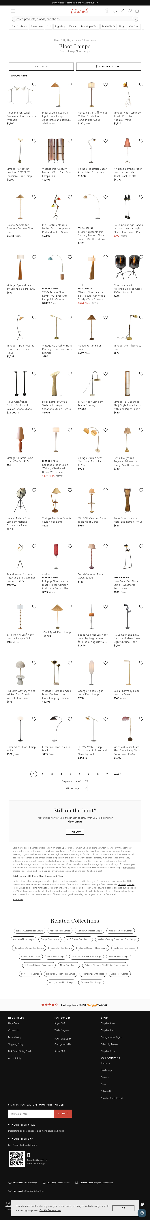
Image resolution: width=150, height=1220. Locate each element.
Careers (105, 1077)
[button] (12, 11)
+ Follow (41, 66)
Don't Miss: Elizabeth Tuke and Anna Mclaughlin (75, 2)
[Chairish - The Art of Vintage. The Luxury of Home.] (79, 11)
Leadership (106, 1070)
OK (123, 1208)
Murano (121, 884)
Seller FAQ (60, 1051)
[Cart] (137, 11)
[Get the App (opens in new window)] (16, 1159)
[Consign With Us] (122, 11)
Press (103, 1084)
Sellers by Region (109, 1044)
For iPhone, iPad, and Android (22, 1145)
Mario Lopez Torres (47, 870)
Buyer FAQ (60, 1023)
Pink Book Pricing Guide (20, 1051)
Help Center (14, 1023)
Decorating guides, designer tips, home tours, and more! (36, 1130)
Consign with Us (63, 1044)
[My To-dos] (115, 11)
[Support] (142, 1213)
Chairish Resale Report (112, 1098)
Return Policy (14, 1037)
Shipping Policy (15, 1044)
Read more (18, 899)
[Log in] (107, 11)
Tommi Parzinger (39, 887)
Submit (63, 1113)
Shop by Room (108, 1051)
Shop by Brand (108, 1030)
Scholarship (106, 1091)
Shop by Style (108, 1023)
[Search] (134, 19)
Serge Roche (129, 867)
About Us (105, 1063)
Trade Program (62, 1030)
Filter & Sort (111, 66)
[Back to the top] (142, 1200)
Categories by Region (111, 1037)
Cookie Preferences (50, 1210)
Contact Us (14, 1030)
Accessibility (14, 1058)
